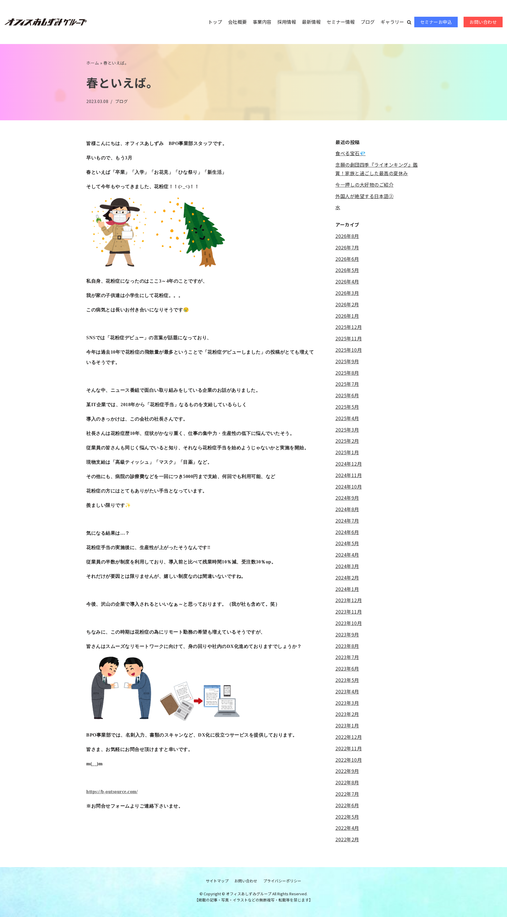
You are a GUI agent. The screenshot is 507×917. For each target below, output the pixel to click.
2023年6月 (347, 668)
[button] (409, 22)
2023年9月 (347, 634)
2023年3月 (347, 702)
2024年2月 (347, 577)
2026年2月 (347, 304)
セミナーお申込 (436, 22)
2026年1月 (347, 315)
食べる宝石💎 (350, 153)
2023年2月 (347, 713)
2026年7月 (347, 247)
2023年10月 (348, 622)
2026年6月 (347, 258)
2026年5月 (347, 269)
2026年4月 (347, 281)
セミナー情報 (341, 21)
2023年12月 (348, 600)
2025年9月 (347, 361)
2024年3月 (347, 566)
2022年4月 (347, 827)
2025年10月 (348, 349)
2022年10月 (348, 759)
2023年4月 (347, 691)
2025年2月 (347, 440)
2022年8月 (347, 782)
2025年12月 (348, 326)
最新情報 (311, 21)
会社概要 (237, 21)
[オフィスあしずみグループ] (45, 22)
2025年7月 (347, 383)
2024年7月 (347, 520)
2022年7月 (347, 793)
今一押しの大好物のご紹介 (364, 184)
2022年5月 (347, 816)
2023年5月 (347, 679)
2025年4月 (347, 418)
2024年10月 (348, 486)
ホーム (92, 63)
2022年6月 (347, 805)
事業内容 (262, 21)
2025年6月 (347, 395)
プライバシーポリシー (282, 881)
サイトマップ (217, 881)
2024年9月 (347, 497)
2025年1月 (347, 452)
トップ (215, 21)
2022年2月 (347, 839)
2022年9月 (347, 770)
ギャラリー (392, 21)
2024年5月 (347, 543)
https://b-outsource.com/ (112, 791)
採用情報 (286, 21)
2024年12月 (348, 463)
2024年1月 (347, 588)
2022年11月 (348, 748)
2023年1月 (347, 725)
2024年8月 (347, 509)
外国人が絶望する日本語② (364, 196)
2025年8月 (347, 372)
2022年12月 (348, 736)
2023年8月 (347, 645)
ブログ (368, 21)
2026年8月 (347, 235)
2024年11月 (348, 475)
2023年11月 (348, 611)
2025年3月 (347, 429)
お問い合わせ (483, 22)
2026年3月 (347, 292)
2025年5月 (347, 406)
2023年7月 (347, 657)
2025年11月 (348, 338)
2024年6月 (347, 532)
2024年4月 (347, 554)
